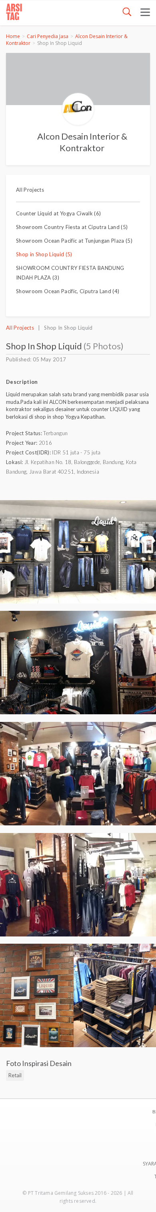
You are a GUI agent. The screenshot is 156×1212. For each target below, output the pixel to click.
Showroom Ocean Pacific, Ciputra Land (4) (67, 291)
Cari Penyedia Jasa (47, 36)
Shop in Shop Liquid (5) (44, 254)
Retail (15, 1075)
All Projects (30, 189)
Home (13, 36)
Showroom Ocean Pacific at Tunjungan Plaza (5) (74, 240)
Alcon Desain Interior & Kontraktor (82, 142)
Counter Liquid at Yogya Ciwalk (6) (58, 213)
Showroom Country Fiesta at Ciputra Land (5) (72, 227)
